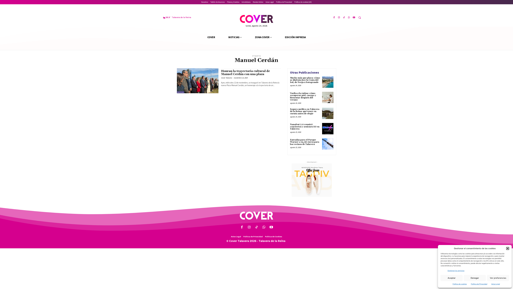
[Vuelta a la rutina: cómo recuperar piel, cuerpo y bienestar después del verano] (327, 97)
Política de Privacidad (479, 284)
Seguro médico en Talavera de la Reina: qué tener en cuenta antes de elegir (304, 111)
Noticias (180, 92)
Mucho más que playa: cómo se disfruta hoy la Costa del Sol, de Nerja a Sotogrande (305, 80)
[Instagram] (339, 17)
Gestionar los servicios (456, 271)
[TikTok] (344, 17)
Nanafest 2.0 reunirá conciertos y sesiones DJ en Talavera (304, 126)
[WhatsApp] (349, 17)
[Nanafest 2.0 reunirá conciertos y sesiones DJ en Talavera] (327, 128)
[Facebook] (334, 17)
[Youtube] (354, 17)
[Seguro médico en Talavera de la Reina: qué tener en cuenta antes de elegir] (327, 113)
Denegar (475, 278)
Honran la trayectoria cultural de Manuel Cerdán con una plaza (245, 72)
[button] (507, 248)
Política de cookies (460, 284)
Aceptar (452, 278)
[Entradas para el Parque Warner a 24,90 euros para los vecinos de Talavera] (327, 144)
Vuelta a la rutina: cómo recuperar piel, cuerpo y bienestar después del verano (303, 96)
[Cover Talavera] (256, 216)
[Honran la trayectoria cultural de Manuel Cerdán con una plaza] (197, 80)
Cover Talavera (226, 78)
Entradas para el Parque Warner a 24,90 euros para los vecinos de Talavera (304, 142)
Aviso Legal (495, 284)
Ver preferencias (498, 278)
